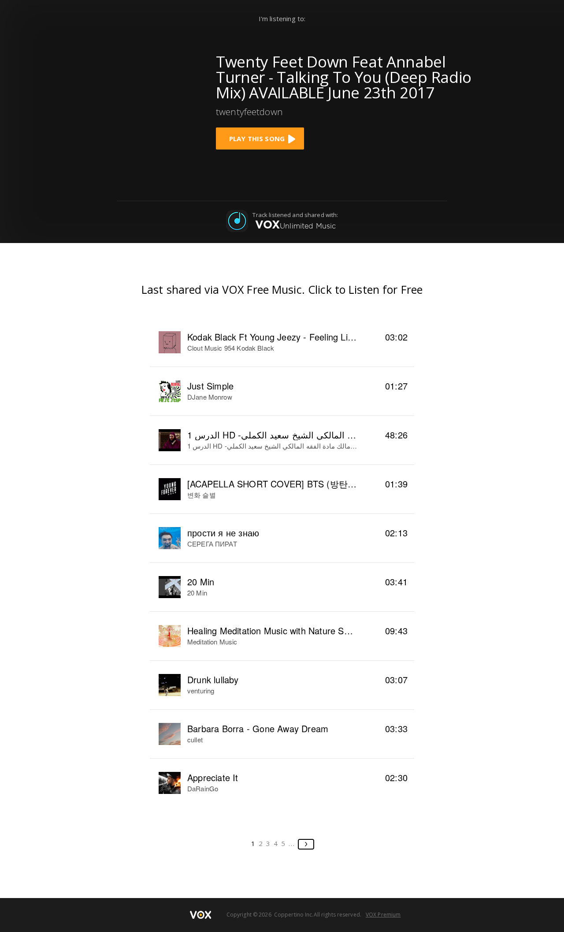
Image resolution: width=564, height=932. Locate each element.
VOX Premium (383, 914)
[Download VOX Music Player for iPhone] (139, 98)
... (292, 843)
